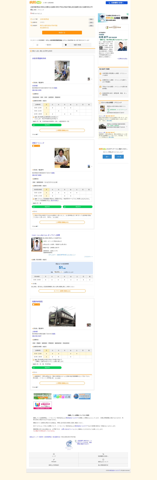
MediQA (54, 461)
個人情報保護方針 (103, 465)
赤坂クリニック (38, 143)
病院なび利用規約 (54, 465)
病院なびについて (103, 461)
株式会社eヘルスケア (72, 418)
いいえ (119, 156)
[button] (100, 47)
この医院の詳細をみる (62, 130)
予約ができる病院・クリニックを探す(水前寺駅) (114, 87)
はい (107, 156)
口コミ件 (37, 146)
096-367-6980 (36, 175)
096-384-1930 (36, 90)
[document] (62, 96)
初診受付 (47, 125)
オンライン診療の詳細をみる (62, 291)
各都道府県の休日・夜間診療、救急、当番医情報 (113, 94)
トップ (54, 456)
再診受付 (78, 206)
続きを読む (54, 200)
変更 (91, 19)
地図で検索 (77, 45)
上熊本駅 (35, 331)
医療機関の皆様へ (117, 3)
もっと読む (55, 217)
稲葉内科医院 (37, 301)
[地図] (55, 88)
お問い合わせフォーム (68, 429)
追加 (91, 22)
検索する (62, 32)
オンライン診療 (45, 235)
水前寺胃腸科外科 (39, 58)
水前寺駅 (35, 85)
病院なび (35, 2)
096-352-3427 (36, 336)
